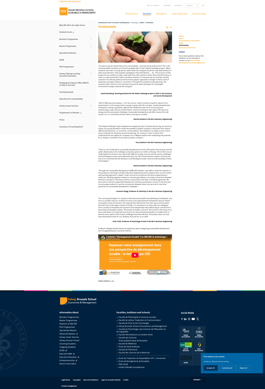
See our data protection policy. (217, 361)
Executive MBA (66, 354)
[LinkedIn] (185, 319)
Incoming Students (67, 344)
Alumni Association (67, 364)
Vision (181, 36)
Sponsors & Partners (187, 47)
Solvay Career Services (69, 337)
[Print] (167, 27)
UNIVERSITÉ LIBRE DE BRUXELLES (70, 1)
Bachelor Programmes (69, 317)
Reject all (243, 368)
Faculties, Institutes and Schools (133, 312)
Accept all (210, 368)
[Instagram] (189, 319)
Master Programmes (68, 320)
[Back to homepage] (77, 11)
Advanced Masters (67, 334)
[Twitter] (197, 319)
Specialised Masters (68, 330)
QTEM (62, 350)
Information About (69, 312)
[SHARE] (170, 27)
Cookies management (69, 386)
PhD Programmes (67, 327)
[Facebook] (181, 319)
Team (181, 43)
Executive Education (68, 357)
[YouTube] (193, 319)
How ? (181, 38)
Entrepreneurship (67, 360)
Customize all (227, 368)
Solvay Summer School (69, 340)
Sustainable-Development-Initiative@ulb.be (192, 61)
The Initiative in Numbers (189, 41)
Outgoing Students (67, 347)
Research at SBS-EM (68, 324)
